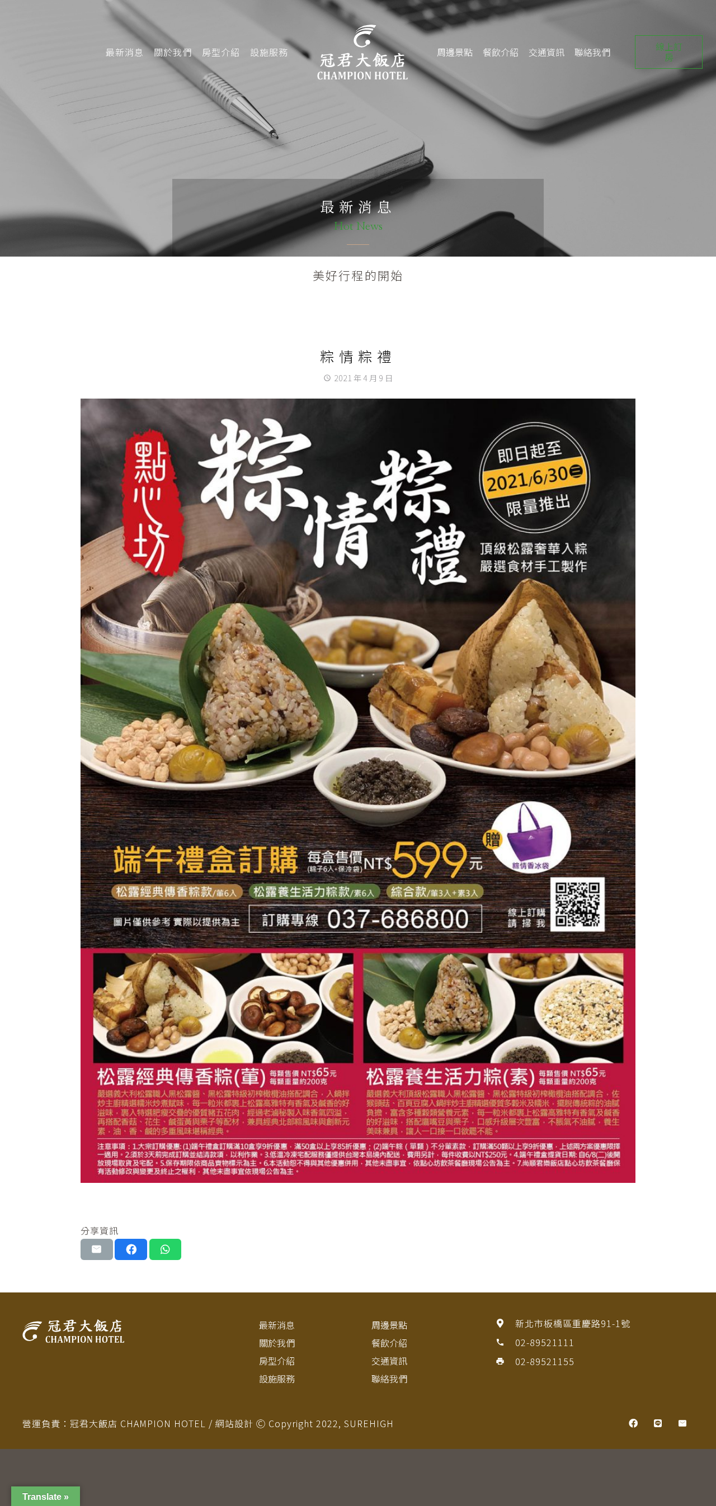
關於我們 (173, 52)
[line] (658, 1423)
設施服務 (269, 52)
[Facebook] (633, 1423)
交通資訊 (546, 52)
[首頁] (121, 1331)
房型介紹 (221, 52)
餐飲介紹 (501, 52)
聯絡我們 (592, 52)
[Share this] (131, 1249)
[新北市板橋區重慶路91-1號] (505, 1323)
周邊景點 (455, 52)
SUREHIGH (369, 1423)
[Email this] (97, 1249)
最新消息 (125, 52)
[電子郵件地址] (682, 1423)
